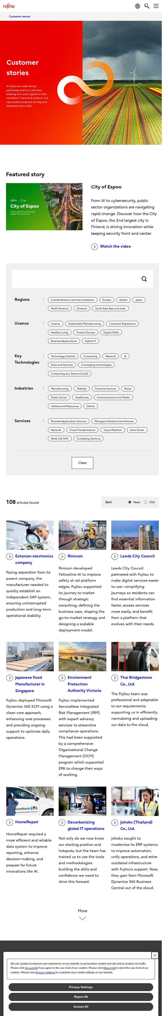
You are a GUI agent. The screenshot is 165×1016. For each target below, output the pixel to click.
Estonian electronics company (34, 559)
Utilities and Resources (64, 406)
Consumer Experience (122, 323)
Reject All (81, 996)
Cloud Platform (113, 430)
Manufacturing (60, 388)
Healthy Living (59, 332)
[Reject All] (109, 968)
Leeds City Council (137, 556)
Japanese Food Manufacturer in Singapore (30, 684)
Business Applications (64, 341)
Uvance (55, 323)
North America (60, 308)
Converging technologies (96, 364)
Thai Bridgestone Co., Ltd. (136, 680)
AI (125, 356)
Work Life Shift (60, 438)
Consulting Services (88, 438)
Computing (90, 356)
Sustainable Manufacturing (84, 323)
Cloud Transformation (82, 430)
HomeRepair (26, 822)
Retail (127, 388)
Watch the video (115, 246)
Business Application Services (68, 421)
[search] (146, 5)
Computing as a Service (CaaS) (69, 373)
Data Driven (137, 430)
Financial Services (105, 388)
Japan (139, 299)
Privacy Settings (81, 987)
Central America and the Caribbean (72, 299)
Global (123, 299)
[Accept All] (31, 968)
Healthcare (82, 397)
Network (110, 356)
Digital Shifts (111, 332)
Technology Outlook (63, 356)
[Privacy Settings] (45, 972)
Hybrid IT (90, 341)
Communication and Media (113, 397)
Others (91, 406)
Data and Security (62, 364)
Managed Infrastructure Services (114, 421)
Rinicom (75, 556)
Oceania (82, 308)
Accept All (80, 1006)
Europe (106, 299)
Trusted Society (85, 332)
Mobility (82, 388)
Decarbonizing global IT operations (86, 825)
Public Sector (59, 397)
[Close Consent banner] (154, 955)
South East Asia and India (110, 308)
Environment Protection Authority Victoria (84, 684)
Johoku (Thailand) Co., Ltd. (136, 825)
